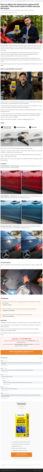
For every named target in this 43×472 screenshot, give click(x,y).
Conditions (35, 470)
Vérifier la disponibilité (21, 455)
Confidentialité (40, 470)
